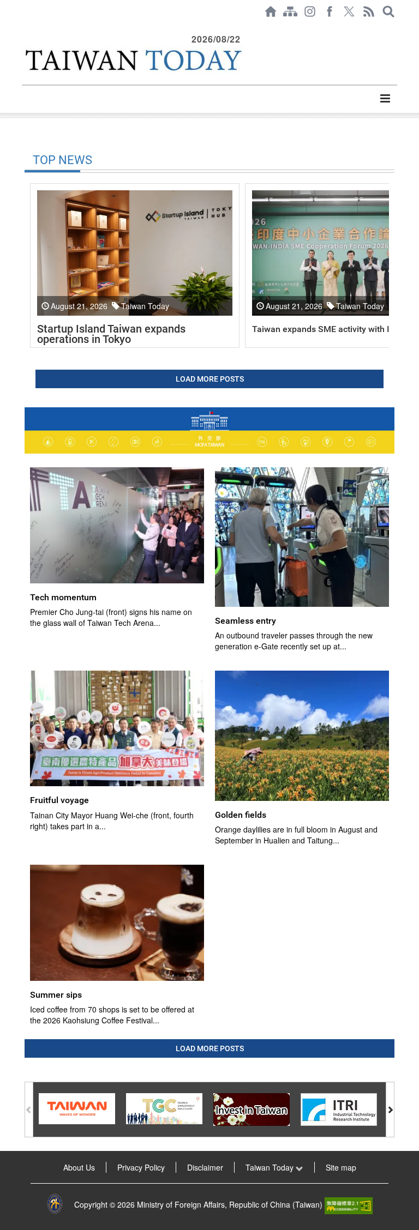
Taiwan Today (271, 1167)
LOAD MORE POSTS (210, 379)
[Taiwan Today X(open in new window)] (349, 11)
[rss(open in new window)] (369, 11)
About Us (79, 1167)
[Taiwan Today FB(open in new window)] (329, 11)
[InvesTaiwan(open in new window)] (251, 1108)
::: (25, 28)
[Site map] (290, 11)
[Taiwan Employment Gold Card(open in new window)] (164, 1107)
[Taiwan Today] (132, 60)
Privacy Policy (141, 1167)
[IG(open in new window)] (310, 11)
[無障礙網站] (349, 1204)
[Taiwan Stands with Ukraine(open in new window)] (209, 430)
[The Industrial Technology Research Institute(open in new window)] (339, 1108)
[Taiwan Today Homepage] (270, 11)
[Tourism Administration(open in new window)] (77, 1107)
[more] (385, 98)
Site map (341, 1167)
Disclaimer (205, 1167)
